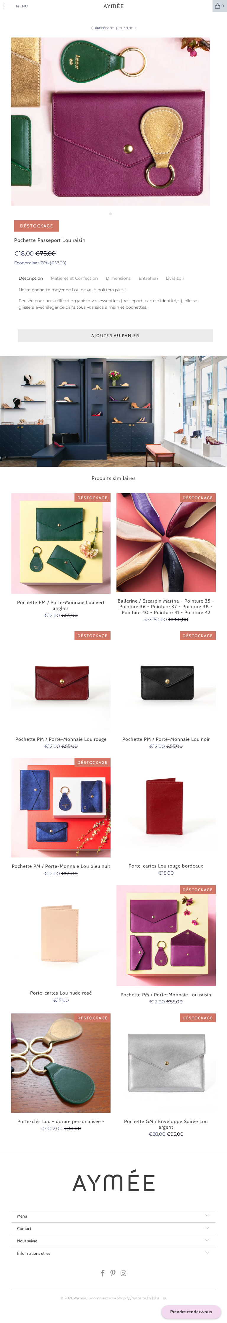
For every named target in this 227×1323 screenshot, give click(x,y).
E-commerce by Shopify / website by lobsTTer (126, 1298)
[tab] (30, 278)
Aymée (80, 1298)
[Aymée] (113, 6)
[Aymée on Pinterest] (113, 1273)
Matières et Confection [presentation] (74, 278)
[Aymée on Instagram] (123, 1273)
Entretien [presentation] (148, 278)
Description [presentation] (31, 278)
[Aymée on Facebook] (102, 1273)
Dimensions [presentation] (118, 278)
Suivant (126, 28)
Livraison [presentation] (175, 278)
